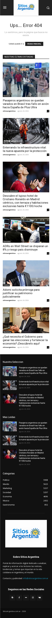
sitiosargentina (9, 111)
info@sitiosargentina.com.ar (35, 578)
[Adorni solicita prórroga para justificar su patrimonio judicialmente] (26, 273)
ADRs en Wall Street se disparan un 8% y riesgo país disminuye (25, 247)
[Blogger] (12, 597)
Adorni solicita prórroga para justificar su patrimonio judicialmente (21, 293)
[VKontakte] (39, 597)
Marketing (7, 332)
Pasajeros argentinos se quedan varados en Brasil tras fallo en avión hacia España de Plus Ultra (26, 104)
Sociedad (7, 96)
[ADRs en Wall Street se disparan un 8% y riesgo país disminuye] (26, 230)
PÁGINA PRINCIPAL (34, 44)
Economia (7, 241)
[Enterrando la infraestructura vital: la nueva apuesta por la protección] (26, 131)
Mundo (6, 143)
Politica (6, 285)
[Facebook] (19, 597)
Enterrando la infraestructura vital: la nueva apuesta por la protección (24, 149)
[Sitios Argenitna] (26, 533)
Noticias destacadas (11, 191)
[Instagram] (32, 597)
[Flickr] (26, 597)
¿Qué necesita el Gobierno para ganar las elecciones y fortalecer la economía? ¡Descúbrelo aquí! (25, 340)
